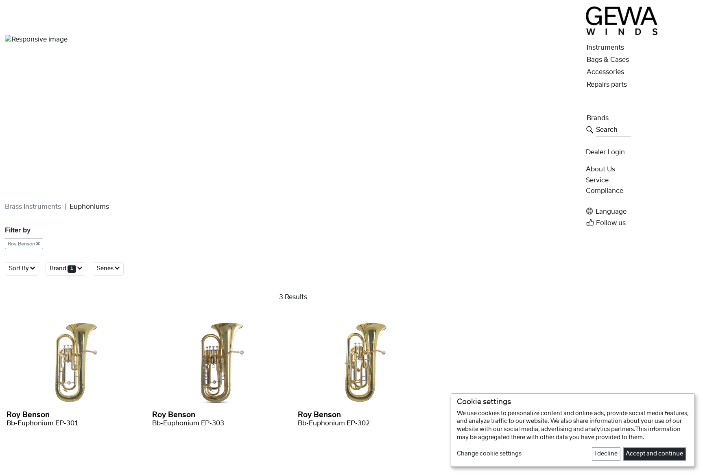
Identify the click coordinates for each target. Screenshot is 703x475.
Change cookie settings (489, 454)
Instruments (605, 47)
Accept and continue (654, 454)
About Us (600, 169)
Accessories (605, 72)
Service (597, 180)
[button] (642, 211)
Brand (61, 268)
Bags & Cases (608, 60)
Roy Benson (22, 243)
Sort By (19, 268)
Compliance (604, 191)
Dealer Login (605, 152)
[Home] (621, 20)
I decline (606, 454)
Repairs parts (607, 84)
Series (106, 268)
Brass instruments (33, 207)
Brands (598, 118)
